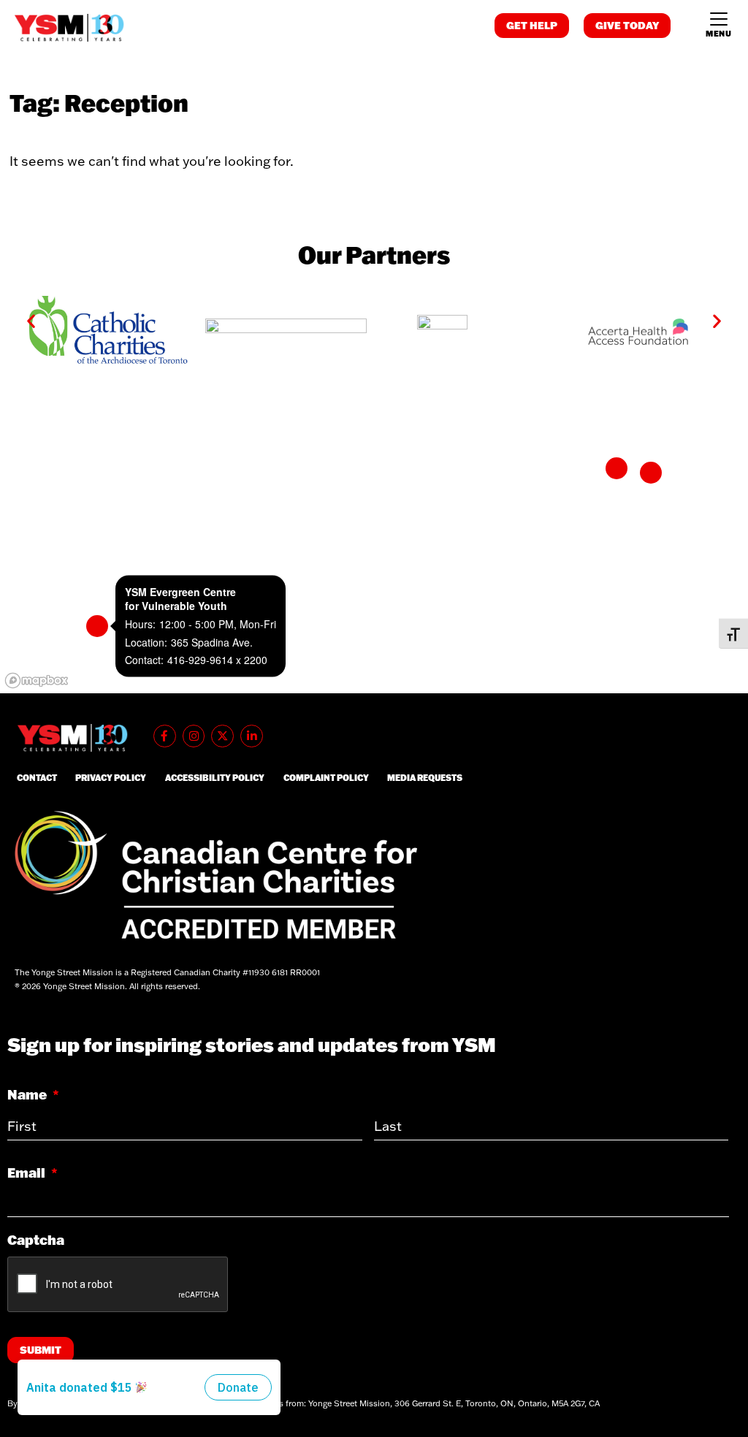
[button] (31, 321)
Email (32, 1173)
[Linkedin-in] (251, 736)
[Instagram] (194, 736)
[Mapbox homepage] (36, 680)
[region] (374, 547)
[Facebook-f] (164, 736)
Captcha (35, 1240)
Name (33, 1094)
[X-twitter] (222, 736)
